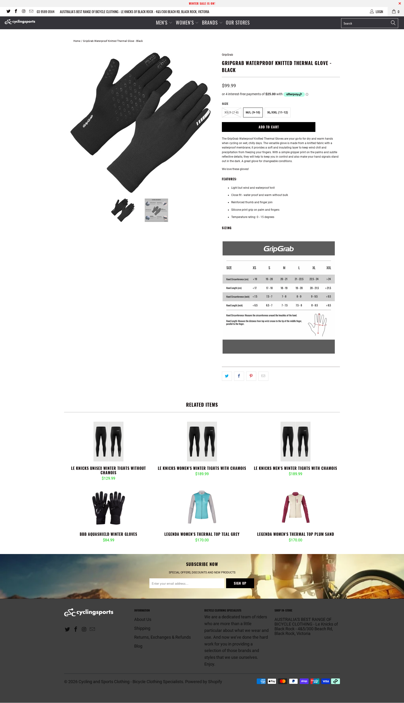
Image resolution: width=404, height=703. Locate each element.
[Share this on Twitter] (227, 376)
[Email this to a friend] (263, 376)
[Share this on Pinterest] (251, 376)
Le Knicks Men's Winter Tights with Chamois (295, 441)
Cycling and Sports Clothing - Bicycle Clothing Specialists (131, 681)
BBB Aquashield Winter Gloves (108, 507)
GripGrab (227, 54)
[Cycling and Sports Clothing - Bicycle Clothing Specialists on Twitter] (8, 12)
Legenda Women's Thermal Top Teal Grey (202, 507)
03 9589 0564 (45, 11)
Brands (210, 22)
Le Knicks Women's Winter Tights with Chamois (202, 441)
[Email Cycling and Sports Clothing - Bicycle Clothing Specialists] (31, 12)
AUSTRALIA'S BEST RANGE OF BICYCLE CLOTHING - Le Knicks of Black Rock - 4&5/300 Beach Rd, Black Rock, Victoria (134, 11)
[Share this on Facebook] (239, 376)
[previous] (72, 123)
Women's (185, 22)
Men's (161, 22)
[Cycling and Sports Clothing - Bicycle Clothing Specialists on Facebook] (16, 12)
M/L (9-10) (253, 112)
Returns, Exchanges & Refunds (162, 637)
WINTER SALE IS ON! (202, 3)
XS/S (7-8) (231, 112)
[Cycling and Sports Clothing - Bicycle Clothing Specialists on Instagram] (23, 12)
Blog (138, 646)
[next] (209, 123)
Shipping (142, 628)
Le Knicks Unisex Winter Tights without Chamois (108, 441)
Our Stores (238, 22)
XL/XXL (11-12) (277, 112)
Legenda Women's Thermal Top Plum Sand (295, 507)
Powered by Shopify (203, 681)
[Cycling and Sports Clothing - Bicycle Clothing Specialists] (35, 21)
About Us (142, 619)
